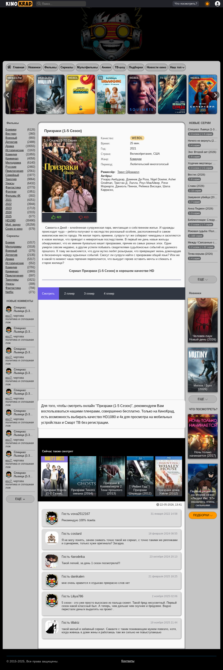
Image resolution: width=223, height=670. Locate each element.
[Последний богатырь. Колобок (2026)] (111, 94)
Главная (18, 67)
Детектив (11, 142)
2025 (8, 216)
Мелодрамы (13, 246)
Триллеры (12, 279)
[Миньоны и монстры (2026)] (81, 94)
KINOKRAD (19, 4)
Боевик (10, 242)
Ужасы (9, 183)
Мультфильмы (87, 67)
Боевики (10, 129)
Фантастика (13, 187)
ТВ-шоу (120, 67)
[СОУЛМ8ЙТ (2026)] (142, 94)
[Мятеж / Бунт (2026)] (50, 94)
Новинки (34, 67)
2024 (8, 212)
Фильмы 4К (12, 195)
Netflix (9, 292)
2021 (8, 199)
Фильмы (50, 67)
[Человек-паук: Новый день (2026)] (20, 94)
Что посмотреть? (186, 3)
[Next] (216, 95)
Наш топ (176, 67)
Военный (11, 137)
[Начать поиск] (39, 3)
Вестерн (10, 133)
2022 (8, 204)
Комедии (136, 159)
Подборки (136, 67)
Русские (10, 166)
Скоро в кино (13, 228)
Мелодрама (13, 162)
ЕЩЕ (201, 279)
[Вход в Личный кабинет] (217, 3)
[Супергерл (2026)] (203, 94)
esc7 (8, 315)
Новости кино (156, 67)
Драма (9, 146)
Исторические (14, 150)
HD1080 (10, 220)
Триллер (11, 179)
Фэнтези (10, 191)
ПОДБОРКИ (201, 515)
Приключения (14, 171)
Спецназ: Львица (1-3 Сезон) (22, 311)
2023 (8, 208)
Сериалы (67, 67)
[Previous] (7, 95)
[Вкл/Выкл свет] (179, 442)
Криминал (12, 158)
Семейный (12, 175)
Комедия (11, 154)
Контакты (127, 661)
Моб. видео (12, 224)
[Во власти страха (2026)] (172, 94)
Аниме (106, 67)
